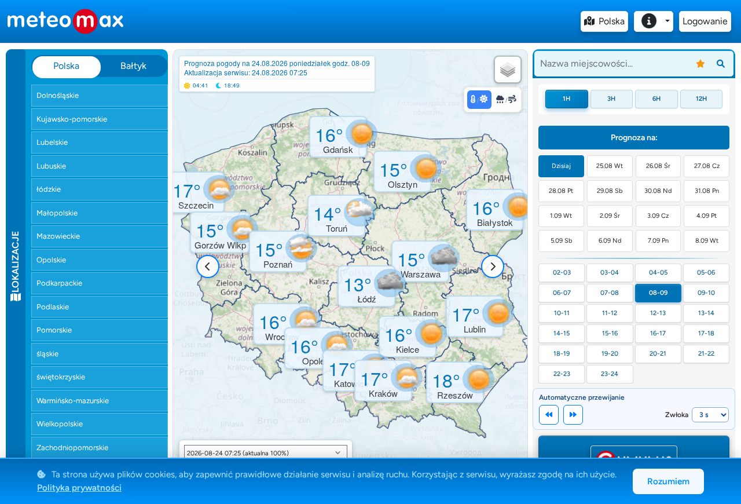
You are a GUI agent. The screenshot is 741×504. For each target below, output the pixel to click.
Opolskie (51, 259)
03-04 (609, 272)
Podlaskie (52, 306)
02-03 (562, 272)
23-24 (609, 374)
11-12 (609, 313)
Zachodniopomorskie (72, 447)
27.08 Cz (707, 166)
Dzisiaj (561, 166)
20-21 (658, 353)
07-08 (609, 293)
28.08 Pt (561, 191)
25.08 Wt (609, 166)
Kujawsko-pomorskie (71, 119)
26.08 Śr (658, 166)
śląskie (47, 353)
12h (701, 99)
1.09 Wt (561, 216)
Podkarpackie (59, 283)
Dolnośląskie (57, 95)
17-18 (706, 333)
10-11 (562, 313)
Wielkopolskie (59, 423)
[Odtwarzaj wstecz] (549, 415)
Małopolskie (57, 213)
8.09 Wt (706, 240)
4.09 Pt (706, 216)
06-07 (562, 293)
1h (566, 99)
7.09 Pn (658, 240)
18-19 (561, 353)
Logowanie (705, 21)
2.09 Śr (610, 216)
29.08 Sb (609, 191)
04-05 (658, 272)
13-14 (706, 313)
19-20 (609, 353)
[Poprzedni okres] (208, 266)
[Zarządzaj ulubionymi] (700, 64)
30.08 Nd (658, 191)
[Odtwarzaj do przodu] (573, 415)
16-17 (658, 333)
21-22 (706, 353)
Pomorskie (54, 330)
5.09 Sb (561, 240)
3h (611, 99)
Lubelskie (52, 142)
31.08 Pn (707, 191)
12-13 (658, 313)
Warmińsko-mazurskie (72, 400)
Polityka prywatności (79, 488)
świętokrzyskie (60, 376)
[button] (220, 232)
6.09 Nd (610, 240)
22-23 (561, 374)
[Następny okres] (493, 266)
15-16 (610, 333)
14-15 (561, 333)
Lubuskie (51, 166)
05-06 (706, 272)
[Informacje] (653, 21)
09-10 (706, 293)
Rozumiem (668, 481)
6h (656, 99)
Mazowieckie (58, 236)
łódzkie (48, 189)
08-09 (658, 293)
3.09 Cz (658, 216)
